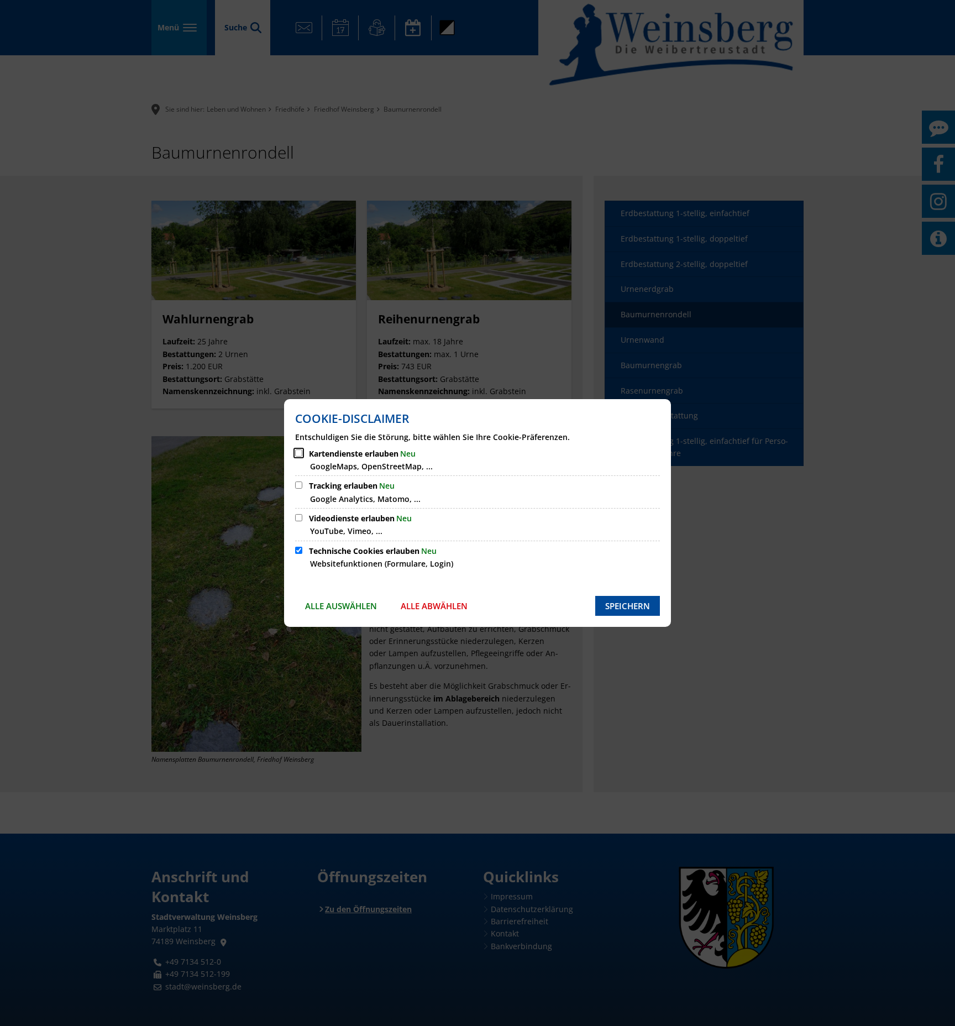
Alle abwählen (434, 605)
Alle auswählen (341, 605)
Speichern (627, 605)
